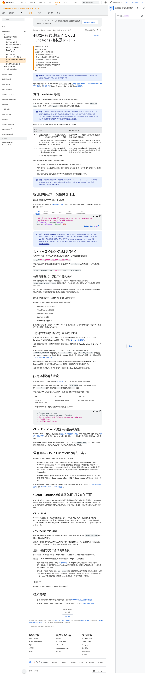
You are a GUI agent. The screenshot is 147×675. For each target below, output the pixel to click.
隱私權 (36, 671)
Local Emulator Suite (30, 8)
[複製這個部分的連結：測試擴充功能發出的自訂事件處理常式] (80, 333)
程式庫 (31, 648)
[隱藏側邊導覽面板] (24, 671)
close (144, 8)
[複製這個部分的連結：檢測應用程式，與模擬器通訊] (77, 194)
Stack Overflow (87, 642)
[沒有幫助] (100, 30)
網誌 (127, 2)
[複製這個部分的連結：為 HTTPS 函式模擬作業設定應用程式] (78, 252)
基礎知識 (11, 13)
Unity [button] (60, 212)
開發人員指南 (33, 638)
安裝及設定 (47, 86)
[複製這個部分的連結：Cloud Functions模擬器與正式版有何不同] (94, 495)
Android (54, 662)
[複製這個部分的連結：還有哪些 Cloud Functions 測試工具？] (89, 453)
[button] (12, 31)
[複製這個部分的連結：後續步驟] (48, 594)
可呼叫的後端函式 (57, 205)
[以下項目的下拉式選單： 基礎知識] (16, 13)
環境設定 (60, 381)
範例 (58, 13)
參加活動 (58, 651)
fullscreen (140, 8)
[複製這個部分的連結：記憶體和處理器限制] (59, 531)
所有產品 (101, 662)
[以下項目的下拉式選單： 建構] (25, 2)
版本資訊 (85, 648)
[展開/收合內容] (48, 46)
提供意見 (96, 35)
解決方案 (42, 2)
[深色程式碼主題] (97, 216)
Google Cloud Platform (87, 662)
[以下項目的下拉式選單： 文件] (60, 2)
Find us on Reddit (61, 642)
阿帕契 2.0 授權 (84, 620)
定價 (50, 2)
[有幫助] (97, 30)
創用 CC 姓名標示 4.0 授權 (62, 620)
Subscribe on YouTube (62, 648)
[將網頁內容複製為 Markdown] (71, 40)
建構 (22, 2)
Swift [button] (53, 212)
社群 (65, 2)
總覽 (3, 13)
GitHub (31, 651)
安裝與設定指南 (71, 119)
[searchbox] (13, 19)
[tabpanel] (67, 222)
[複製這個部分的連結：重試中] (43, 582)
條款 (30, 671)
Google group (86, 645)
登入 (143, 2)
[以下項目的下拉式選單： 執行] (35, 2)
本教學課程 (63, 563)
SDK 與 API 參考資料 (35, 642)
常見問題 (85, 654)
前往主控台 (135, 2)
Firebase (35, 30)
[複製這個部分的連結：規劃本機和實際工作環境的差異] (72, 550)
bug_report (137, 8)
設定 (44, 358)
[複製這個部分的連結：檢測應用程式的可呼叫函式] (66, 200)
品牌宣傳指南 (86, 651)
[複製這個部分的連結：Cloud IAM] (48, 514)
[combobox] (92, 2)
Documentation (9, 8)
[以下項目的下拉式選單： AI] (24, 13)
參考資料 (50, 13)
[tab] (37, 212)
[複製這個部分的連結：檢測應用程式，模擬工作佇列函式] (74, 276)
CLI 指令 (79, 86)
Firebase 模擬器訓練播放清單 (81, 600)
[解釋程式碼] (93, 216)
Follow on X (59, 645)
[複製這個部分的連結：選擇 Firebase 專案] (62, 94)
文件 (56, 2)
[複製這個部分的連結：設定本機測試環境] (61, 376)
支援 (75, 2)
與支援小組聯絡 (87, 638)
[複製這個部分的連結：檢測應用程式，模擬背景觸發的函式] (77, 298)
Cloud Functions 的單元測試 (51, 487)
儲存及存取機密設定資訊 (69, 434)
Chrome (63, 662)
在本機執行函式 (89, 603)
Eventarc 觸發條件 (77, 340)
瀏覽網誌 (58, 638)
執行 (31, 2)
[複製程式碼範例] (100, 216)
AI (21, 13)
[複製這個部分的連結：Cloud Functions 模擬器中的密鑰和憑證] (82, 429)
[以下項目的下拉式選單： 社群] (69, 2)
